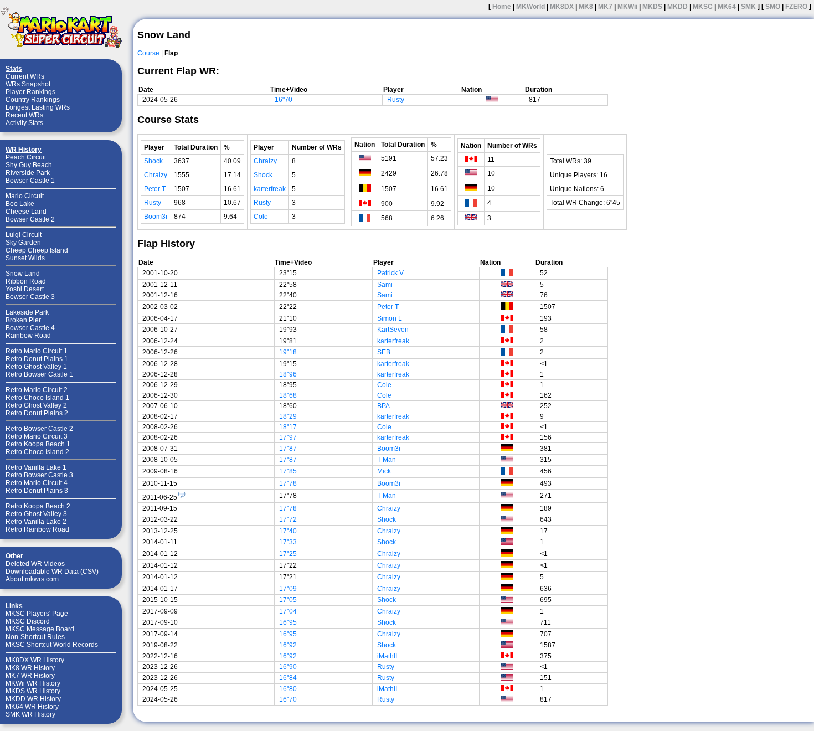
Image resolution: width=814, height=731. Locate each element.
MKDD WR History (33, 699)
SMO (772, 7)
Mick (384, 471)
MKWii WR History (33, 683)
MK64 (727, 7)
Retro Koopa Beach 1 (38, 444)
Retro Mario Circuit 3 (37, 436)
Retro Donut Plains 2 (37, 413)
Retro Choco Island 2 (37, 452)
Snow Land (23, 273)
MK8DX (562, 7)
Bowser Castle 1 (30, 180)
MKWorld (530, 7)
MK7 (605, 7)
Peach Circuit (26, 157)
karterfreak (270, 189)
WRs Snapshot (28, 84)
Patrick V (390, 273)
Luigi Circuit (24, 235)
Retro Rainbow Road (37, 529)
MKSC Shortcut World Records (52, 644)
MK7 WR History (30, 675)
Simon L (389, 318)
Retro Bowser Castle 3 (39, 475)
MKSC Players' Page (37, 613)
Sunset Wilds (25, 258)
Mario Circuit (25, 196)
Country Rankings (33, 100)
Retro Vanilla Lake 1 (36, 467)
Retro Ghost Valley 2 (36, 405)
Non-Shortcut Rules (35, 637)
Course (148, 53)
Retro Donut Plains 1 (37, 359)
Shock (153, 161)
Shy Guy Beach (29, 165)
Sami (385, 285)
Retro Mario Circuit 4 (37, 483)
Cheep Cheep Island (37, 250)
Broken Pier (23, 320)
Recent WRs (24, 115)
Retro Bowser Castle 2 (39, 429)
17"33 (288, 542)
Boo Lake (20, 204)
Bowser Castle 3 (30, 297)
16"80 (288, 689)
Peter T (155, 189)
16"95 (288, 622)
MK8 (586, 7)
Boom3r (156, 216)
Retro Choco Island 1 (37, 397)
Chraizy (155, 175)
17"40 (288, 531)
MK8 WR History (30, 668)
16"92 (288, 645)
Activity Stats (24, 123)
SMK (748, 7)
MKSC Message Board (40, 629)
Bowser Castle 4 (30, 328)
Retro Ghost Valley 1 (36, 366)
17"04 (288, 611)
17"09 (288, 589)
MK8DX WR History (35, 660)
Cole (261, 216)
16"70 (283, 100)
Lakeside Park (27, 312)
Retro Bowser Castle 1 (39, 374)
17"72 (288, 519)
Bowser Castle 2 (30, 219)
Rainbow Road (28, 335)
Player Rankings (30, 92)
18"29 (288, 416)
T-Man (386, 460)
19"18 (288, 352)
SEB (383, 352)
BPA (383, 406)
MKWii (627, 7)
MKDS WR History (33, 691)
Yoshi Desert (25, 289)
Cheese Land (26, 211)
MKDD (677, 7)
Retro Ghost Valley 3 (36, 514)
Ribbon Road (26, 281)
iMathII (387, 656)
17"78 (288, 483)
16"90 (288, 667)
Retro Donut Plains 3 (37, 491)
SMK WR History (30, 714)
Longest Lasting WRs (38, 107)
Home (501, 7)
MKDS (652, 7)
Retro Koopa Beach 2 (38, 506)
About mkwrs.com (32, 579)
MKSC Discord (28, 621)
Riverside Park (28, 173)
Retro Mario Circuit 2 (37, 390)
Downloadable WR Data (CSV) (52, 571)
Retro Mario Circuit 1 (37, 351)
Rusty (395, 100)
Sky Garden (23, 242)
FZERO (796, 7)
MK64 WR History (32, 707)
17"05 (288, 600)
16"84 (288, 678)
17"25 (288, 554)
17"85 (288, 471)
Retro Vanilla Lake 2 (36, 522)
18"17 (288, 427)
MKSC (703, 7)
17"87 (288, 448)
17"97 (288, 437)
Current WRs (25, 76)
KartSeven (393, 329)
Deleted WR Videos (35, 564)
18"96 (288, 374)
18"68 (288, 395)
